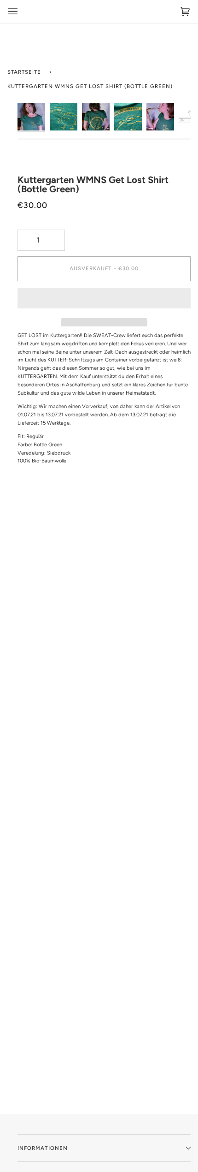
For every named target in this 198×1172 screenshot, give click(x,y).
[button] (104, 300)
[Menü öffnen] (12, 11)
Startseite (24, 72)
